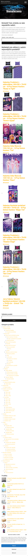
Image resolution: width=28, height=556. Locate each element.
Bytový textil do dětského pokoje (12, 335)
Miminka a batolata (7, 452)
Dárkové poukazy (10, 427)
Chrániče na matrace (12, 358)
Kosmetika (6, 390)
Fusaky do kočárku (8, 455)
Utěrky (8, 350)
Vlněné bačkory (9, 407)
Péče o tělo (8, 394)
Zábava (5, 424)
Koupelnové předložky (11, 332)
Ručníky (8, 343)
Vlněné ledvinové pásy (10, 409)
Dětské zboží (5, 380)
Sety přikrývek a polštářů (12, 365)
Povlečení (10, 360)
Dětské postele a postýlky (12, 373)
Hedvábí (4, 414)
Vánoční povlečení (9, 469)
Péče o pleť (8, 392)
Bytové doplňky (7, 328)
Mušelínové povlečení (11, 450)
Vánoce (5, 462)
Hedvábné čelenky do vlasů (10, 415)
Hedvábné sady (7, 420)
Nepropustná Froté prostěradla (12, 439)
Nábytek (6, 368)
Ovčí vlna (6, 405)
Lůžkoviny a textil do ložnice (11, 352)
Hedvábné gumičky (8, 417)
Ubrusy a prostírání (11, 347)
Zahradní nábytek (9, 377)
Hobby (4, 422)
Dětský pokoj (5, 385)
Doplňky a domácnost (7, 389)
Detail (7, 91)
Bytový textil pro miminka (12, 337)
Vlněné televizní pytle (10, 410)
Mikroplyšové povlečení (10, 464)
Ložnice (4, 435)
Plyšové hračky (7, 387)
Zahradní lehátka (10, 378)
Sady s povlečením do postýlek (14, 338)
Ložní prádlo (9, 357)
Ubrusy (9, 348)
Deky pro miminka (8, 454)
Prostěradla (10, 362)
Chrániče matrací (7, 437)
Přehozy (7, 367)
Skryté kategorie (6, 461)
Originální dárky (9, 425)
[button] (26, 534)
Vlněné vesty (8, 412)
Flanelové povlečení (11, 444)
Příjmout (14, 545)
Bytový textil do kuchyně (11, 345)
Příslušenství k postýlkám (13, 375)
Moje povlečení (5, 1)
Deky (8, 355)
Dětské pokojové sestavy (12, 372)
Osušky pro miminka (8, 459)
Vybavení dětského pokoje (9, 382)
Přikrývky (9, 363)
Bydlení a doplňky (6, 327)
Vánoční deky (8, 466)
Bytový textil (6, 333)
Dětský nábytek (9, 370)
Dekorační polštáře (11, 353)
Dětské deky (8, 384)
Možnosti (14, 553)
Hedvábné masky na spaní (9, 419)
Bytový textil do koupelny (11, 342)
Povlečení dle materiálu (10, 442)
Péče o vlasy (8, 395)
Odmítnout (14, 549)
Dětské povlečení (10, 340)
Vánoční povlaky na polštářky (12, 467)
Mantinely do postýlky (8, 457)
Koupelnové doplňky (10, 330)
